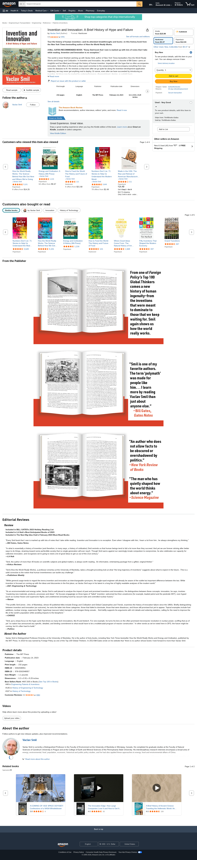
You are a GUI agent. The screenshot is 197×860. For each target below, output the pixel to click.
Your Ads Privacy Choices (127, 852)
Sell (64, 11)
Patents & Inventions (60, 23)
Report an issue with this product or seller (68, 81)
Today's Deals (27, 11)
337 (152, 249)
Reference (47, 23)
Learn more (122, 127)
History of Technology (21, 691)
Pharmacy (90, 11)
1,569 (127, 249)
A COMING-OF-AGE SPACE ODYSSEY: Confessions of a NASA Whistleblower (47, 807)
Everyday (101, 11)
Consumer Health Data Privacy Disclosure (101, 852)
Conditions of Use (64, 852)
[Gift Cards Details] (60, 10)
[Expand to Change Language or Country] (95, 844)
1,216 (77, 246)
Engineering (36, 23)
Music (80, 11)
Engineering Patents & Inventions (25, 684)
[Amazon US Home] (63, 845)
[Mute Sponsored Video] (62, 799)
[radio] (163, 32)
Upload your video (11, 718)
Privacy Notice (78, 852)
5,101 (51, 249)
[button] (5, 10)
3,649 (26, 249)
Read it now (122, 110)
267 (177, 244)
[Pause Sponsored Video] (62, 794)
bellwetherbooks (174, 87)
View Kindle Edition (58, 133)
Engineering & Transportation (19, 23)
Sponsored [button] (6, 770)
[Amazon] (9, 4)
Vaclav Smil (55, 33)
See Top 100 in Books (48, 682)
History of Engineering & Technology (27, 688)
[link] (23, 175)
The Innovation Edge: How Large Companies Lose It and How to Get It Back (103, 807)
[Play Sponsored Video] (99, 788)
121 (101, 249)
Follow (33, 105)
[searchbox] (80, 4)
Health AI (14, 11)
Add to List (163, 129)
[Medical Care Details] (47, 10)
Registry (71, 11)
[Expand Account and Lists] (171, 5)
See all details (53, 101)
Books (4, 23)
